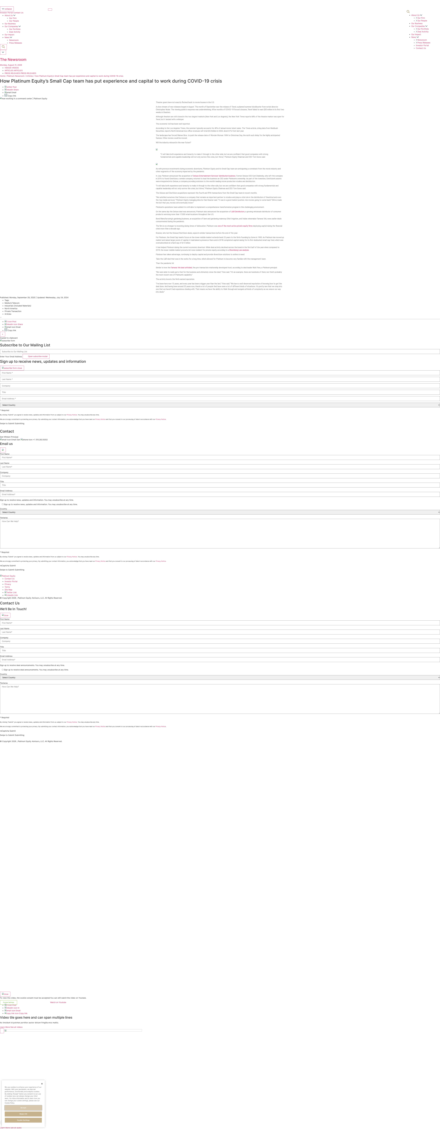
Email (18, 1010)
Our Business (10, 23)
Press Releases (15, 43)
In (18, 1008)
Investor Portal (6, 12)
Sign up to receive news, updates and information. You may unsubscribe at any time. (37, 500)
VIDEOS (8, 68)
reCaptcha (4, 566)
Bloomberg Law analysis (239, 250)
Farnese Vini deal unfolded (181, 268)
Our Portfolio (15, 29)
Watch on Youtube (58, 1002)
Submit (13, 566)
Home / (3, 76)
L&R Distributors (238, 212)
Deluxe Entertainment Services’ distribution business (214, 176)
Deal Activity (14, 32)
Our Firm (13, 18)
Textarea (4, 518)
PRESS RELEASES (13, 73)
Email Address (6, 491)
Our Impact (9, 34)
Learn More (5, 1027)
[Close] (12, 368)
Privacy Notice (72, 415)
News (7, 37)
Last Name (4, 463)
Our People (14, 21)
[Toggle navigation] (50, 9)
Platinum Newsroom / (16, 76)
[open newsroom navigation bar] (3, 52)
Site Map (8, 589)
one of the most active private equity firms (235, 226)
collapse (8, 9)
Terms (7, 587)
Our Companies (12, 26)
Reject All (23, 1114)
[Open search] (3, 47)
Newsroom (14, 40)
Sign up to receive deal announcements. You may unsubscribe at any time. (32, 665)
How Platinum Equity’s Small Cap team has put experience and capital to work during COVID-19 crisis (79, 76)
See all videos (16, 1027)
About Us (9, 15)
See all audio (16, 1127)
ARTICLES (9, 70)
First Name (4, 454)
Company (4, 472)
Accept (23, 1108)
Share (16, 90)
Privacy (8, 584)
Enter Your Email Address (11, 356)
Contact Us (18, 12)
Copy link (23, 1013)
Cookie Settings (23, 1120)
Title (2, 481)
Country (3, 509)
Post (14, 87)
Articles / (30, 76)
